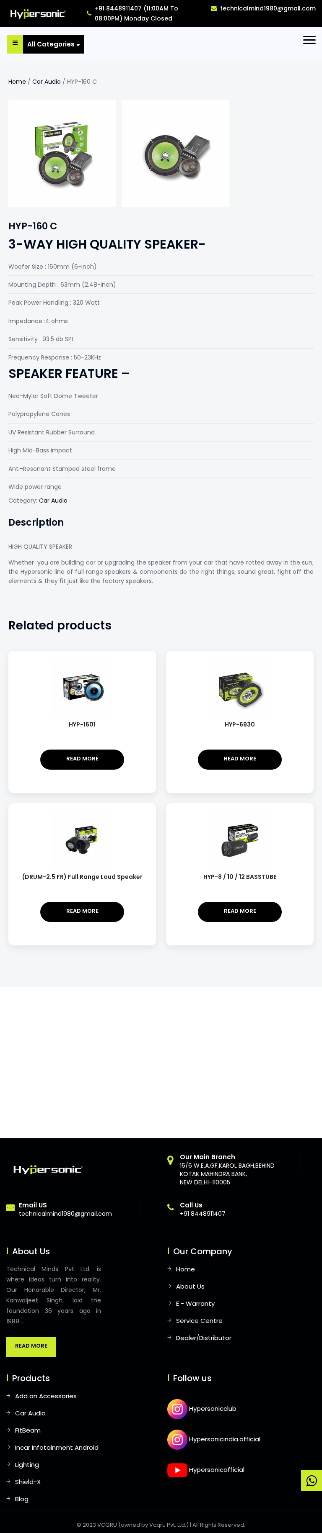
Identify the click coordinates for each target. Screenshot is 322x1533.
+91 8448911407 (203, 1209)
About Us (190, 1286)
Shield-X (28, 1481)
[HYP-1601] (82, 661)
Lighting (27, 1464)
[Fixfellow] (36, 13)
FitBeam (28, 1430)
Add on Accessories (46, 1396)
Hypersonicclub (211, 1408)
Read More (31, 1346)
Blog (22, 1498)
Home (17, 81)
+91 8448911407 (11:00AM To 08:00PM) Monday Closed (136, 13)
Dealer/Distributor (203, 1337)
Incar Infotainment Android (57, 1447)
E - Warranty (195, 1303)
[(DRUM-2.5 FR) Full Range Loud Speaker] (82, 813)
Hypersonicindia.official (223, 1439)
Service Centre (199, 1320)
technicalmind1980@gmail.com (268, 8)
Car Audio (46, 81)
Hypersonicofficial (215, 1469)
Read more (82, 759)
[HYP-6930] (240, 661)
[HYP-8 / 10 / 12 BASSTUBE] (240, 813)
